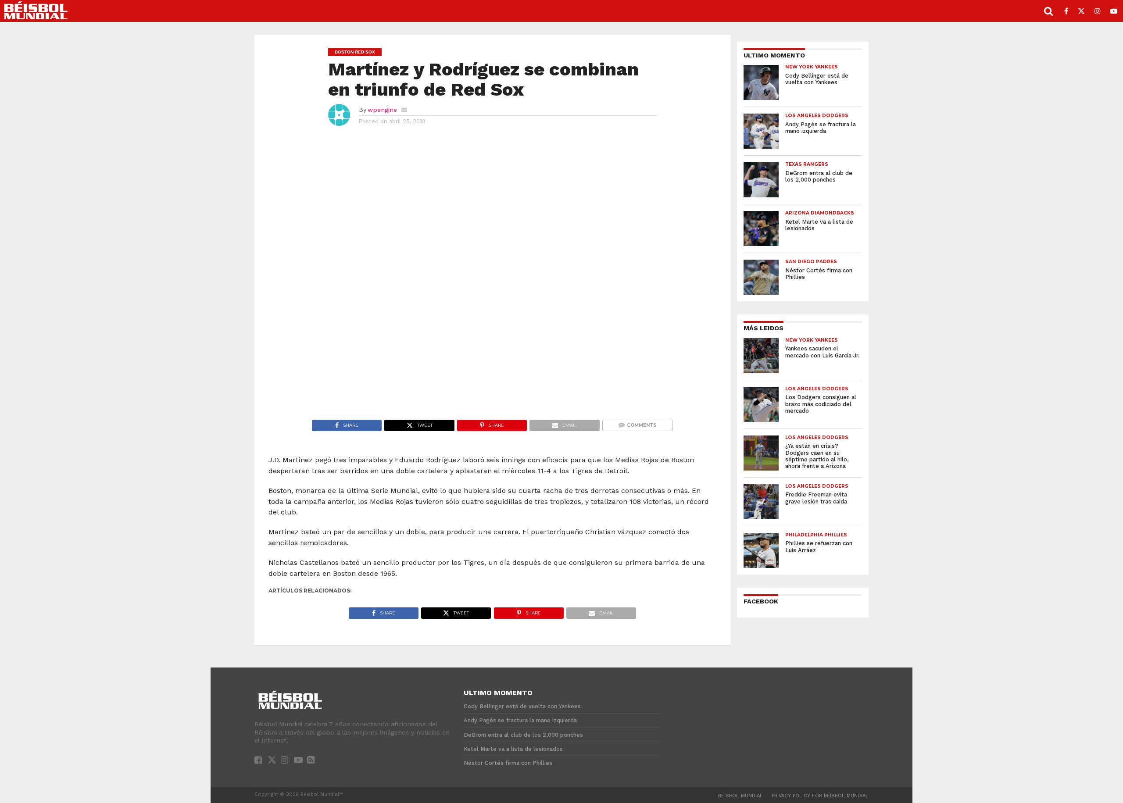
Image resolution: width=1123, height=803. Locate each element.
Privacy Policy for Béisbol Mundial (820, 796)
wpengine (382, 109)
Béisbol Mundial (740, 796)
